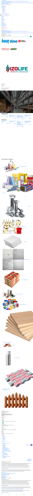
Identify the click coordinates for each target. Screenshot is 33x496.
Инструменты (4, 445)
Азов (2, 1)
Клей (3, 455)
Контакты (3, 18)
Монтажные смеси (5, 449)
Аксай (3, 1)
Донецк (21, 1)
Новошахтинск (24, 2)
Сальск (30, 2)
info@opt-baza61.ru (4, 6)
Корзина (32, 495)
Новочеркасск (20, 2)
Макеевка (9, 2)
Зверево (23, 1)
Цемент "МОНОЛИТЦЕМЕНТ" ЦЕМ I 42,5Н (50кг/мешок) (12, 116)
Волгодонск (13, 1)
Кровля (3, 451)
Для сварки (4, 446)
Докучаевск (18, 1)
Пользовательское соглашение (19, 489)
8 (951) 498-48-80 (4, 476)
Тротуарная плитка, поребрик (6, 456)
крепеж (3, 444)
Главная (3, 16)
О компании (4, 9)
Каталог (4, 7)
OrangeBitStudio (7, 474)
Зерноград (25, 1)
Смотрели (16, 495)
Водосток (4, 452)
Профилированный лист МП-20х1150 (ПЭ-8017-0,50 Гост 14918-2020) (28, 122)
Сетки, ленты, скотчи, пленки (6, 450)
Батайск (5, 1)
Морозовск (17, 2)
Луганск (7, 2)
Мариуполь (11, 2)
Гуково (16, 1)
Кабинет (9, 495)
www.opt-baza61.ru (5, 469)
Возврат (4, 11)
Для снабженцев (4, 22)
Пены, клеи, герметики (5, 454)
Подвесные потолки (5, 447)
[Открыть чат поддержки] (31, 445)
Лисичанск (4, 2)
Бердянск (11, 1)
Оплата (3, 8)
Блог (3, 440)
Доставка (4, 10)
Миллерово (14, 2)
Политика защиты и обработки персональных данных (8, 473)
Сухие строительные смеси (6, 448)
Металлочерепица (5, 453)
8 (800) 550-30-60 (7, 15)
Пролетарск (27, 2)
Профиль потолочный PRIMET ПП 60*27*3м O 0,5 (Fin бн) (28, 116)
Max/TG (24, 495)
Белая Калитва (8, 1)
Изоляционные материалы (6, 443)
